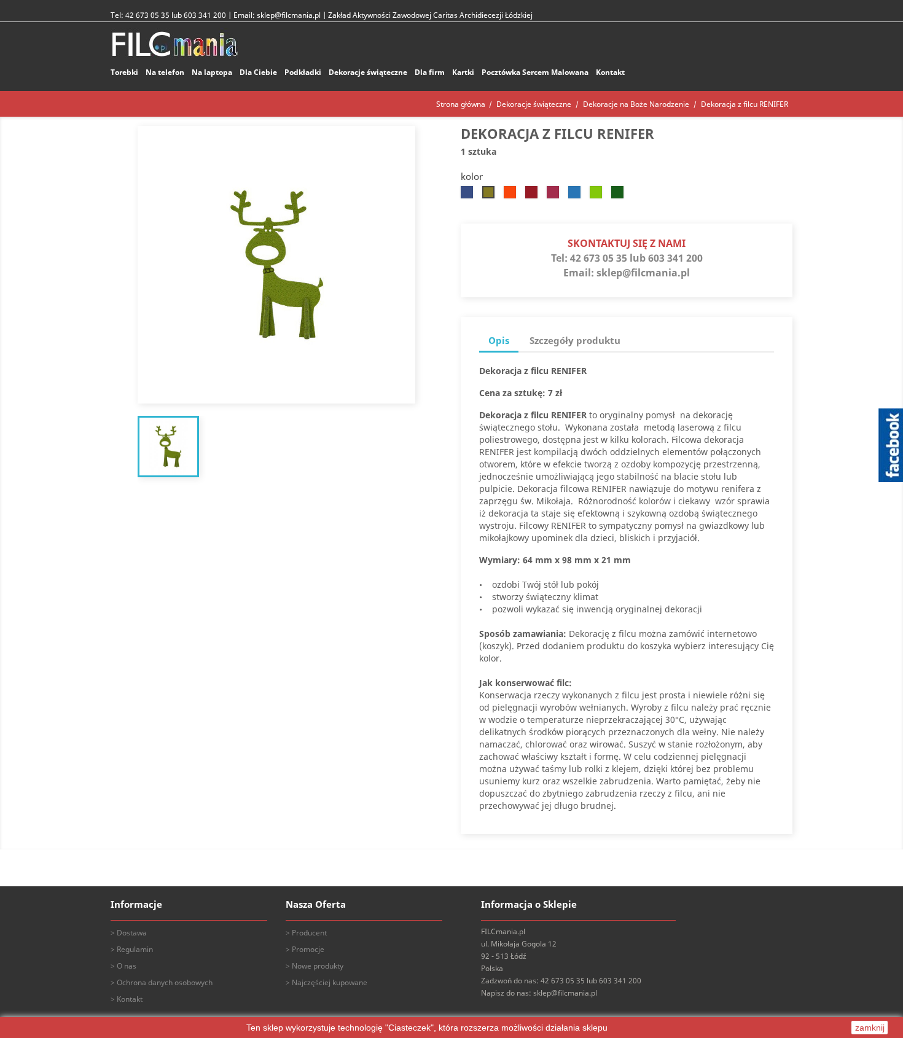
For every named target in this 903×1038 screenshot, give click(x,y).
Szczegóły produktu (575, 340)
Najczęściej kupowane (329, 982)
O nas (126, 966)
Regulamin (135, 949)
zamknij (870, 1027)
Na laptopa (212, 72)
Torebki (124, 72)
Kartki (463, 72)
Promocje (308, 949)
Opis (498, 340)
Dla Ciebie (258, 72)
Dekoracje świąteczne (368, 72)
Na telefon (165, 72)
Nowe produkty (317, 966)
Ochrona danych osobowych (165, 982)
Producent (309, 932)
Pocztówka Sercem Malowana (535, 72)
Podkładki (302, 72)
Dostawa (132, 932)
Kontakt (610, 72)
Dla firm (430, 72)
